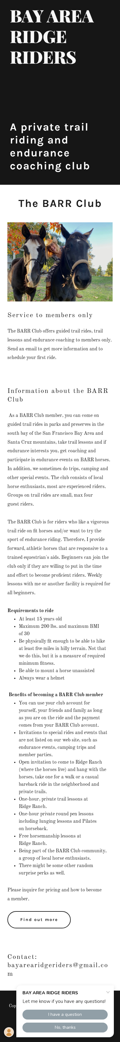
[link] (60, 62)
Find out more (39, 919)
